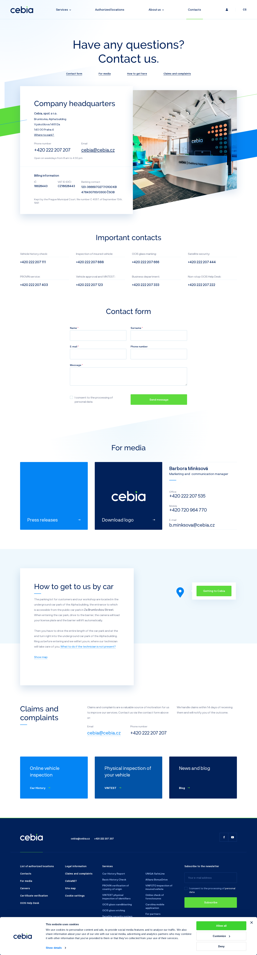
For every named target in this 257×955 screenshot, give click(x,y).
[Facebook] (224, 837)
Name (73, 327)
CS (245, 9)
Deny (221, 946)
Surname (136, 327)
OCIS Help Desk (29, 903)
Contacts (194, 9)
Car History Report (113, 873)
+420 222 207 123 (89, 285)
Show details (54, 947)
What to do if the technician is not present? (88, 646)
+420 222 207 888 (90, 262)
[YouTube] (232, 837)
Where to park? (44, 134)
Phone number (139, 346)
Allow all (221, 925)
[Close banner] (251, 922)
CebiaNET (71, 881)
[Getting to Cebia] (180, 592)
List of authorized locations (37, 866)
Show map (41, 657)
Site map (70, 888)
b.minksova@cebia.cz (192, 524)
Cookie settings (75, 895)
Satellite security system (117, 916)
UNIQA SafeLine (155, 873)
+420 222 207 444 (202, 262)
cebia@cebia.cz (98, 149)
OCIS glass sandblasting (117, 904)
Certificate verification (34, 895)
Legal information (76, 866)
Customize (219, 936)
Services (62, 9)
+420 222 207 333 (145, 285)
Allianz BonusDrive (156, 879)
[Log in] (227, 10)
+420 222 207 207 (52, 149)
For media (105, 73)
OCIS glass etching (113, 910)
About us (155, 9)
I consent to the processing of (206, 888)
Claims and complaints (177, 73)
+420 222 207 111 (33, 262)
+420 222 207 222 (201, 285)
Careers (25, 888)
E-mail (74, 346)
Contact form (74, 73)
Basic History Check (114, 879)
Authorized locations (109, 9)
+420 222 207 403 (34, 285)
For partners (152, 913)
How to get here (137, 73)
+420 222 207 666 (145, 262)
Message (76, 364)
